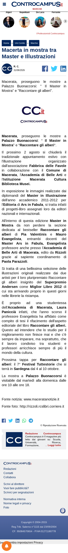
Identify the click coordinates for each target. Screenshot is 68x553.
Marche (37, 9)
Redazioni (9, 469)
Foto (6, 507)
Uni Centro (20, 43)
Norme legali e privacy (17, 503)
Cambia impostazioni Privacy (25, 542)
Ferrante (56, 12)
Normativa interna (14, 499)
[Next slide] (65, 21)
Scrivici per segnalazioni (18, 492)
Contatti (8, 473)
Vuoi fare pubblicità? (16, 488)
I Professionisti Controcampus (50, 33)
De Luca (40, 12)
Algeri (9, 12)
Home (6, 43)
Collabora (9, 477)
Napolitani (24, 12)
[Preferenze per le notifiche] (7, 546)
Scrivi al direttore (13, 484)
